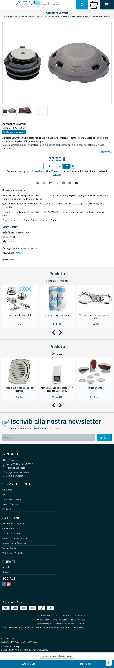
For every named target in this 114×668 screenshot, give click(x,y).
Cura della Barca (10, 528)
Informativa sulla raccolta (57, 656)
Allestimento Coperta (13, 523)
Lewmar (17, 252)
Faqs (4, 494)
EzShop (16, 646)
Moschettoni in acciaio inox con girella (94, 316)
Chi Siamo (7, 489)
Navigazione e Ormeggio (14, 543)
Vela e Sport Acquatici (13, 553)
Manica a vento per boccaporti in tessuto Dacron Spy (57, 389)
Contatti (6, 509)
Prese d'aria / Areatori (27, 248)
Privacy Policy (55, 627)
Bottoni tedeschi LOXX (19, 315)
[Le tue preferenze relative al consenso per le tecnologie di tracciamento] (109, 663)
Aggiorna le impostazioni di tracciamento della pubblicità (60, 623)
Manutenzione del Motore (15, 538)
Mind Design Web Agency (36, 649)
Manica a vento (94, 388)
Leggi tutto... (106, 151)
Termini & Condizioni (12, 499)
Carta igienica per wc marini (56, 315)
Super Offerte (9, 548)
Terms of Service (72, 627)
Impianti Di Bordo (11, 533)
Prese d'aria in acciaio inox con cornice (19, 389)
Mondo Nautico (10, 504)
